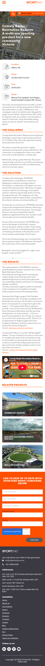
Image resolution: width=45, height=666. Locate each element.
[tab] (12, 258)
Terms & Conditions (10, 638)
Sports (5, 610)
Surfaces (5, 613)
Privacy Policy (7, 635)
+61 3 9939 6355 (12, 565)
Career (5, 622)
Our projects (7, 606)
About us (6, 603)
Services (5, 616)
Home (4, 600)
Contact (5, 619)
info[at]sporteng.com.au (14, 561)
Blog (4, 625)
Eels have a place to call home (21, 328)
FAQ (3, 632)
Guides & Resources (10, 629)
